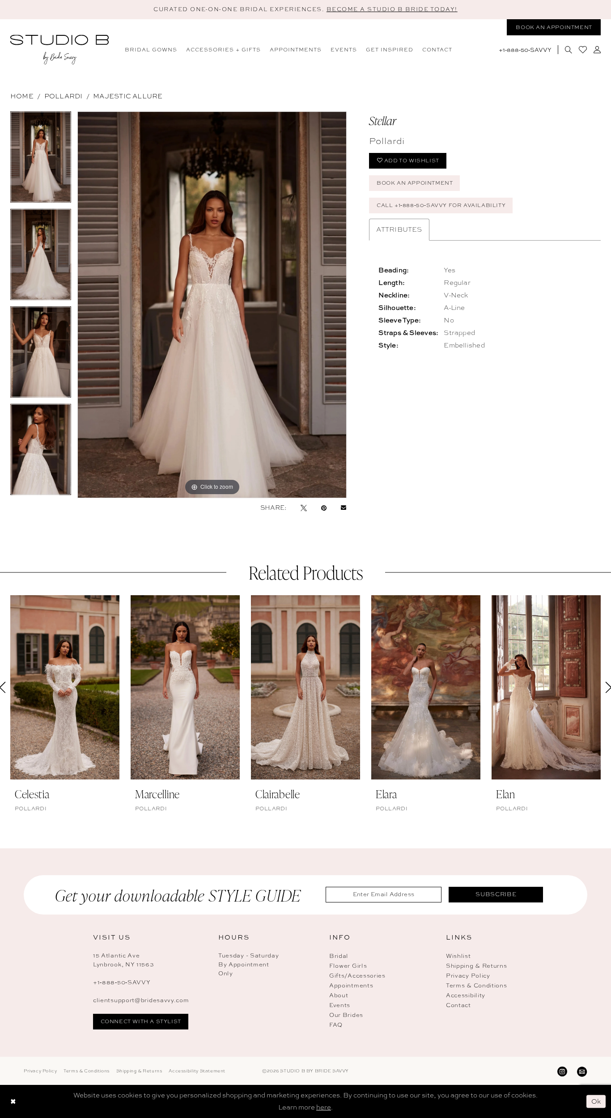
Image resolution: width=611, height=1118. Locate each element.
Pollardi (63, 96)
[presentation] (64, 687)
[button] (597, 49)
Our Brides (346, 1015)
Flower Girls (348, 966)
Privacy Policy (468, 975)
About (338, 995)
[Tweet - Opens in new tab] (303, 508)
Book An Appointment (415, 182)
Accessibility (465, 995)
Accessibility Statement (197, 1071)
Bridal (338, 956)
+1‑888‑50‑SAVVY (122, 982)
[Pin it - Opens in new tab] (324, 508)
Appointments (351, 985)
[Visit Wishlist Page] (582, 50)
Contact (458, 1005)
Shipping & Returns (476, 966)
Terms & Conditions (476, 985)
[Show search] (568, 49)
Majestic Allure (127, 96)
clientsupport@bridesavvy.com (141, 1000)
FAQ (336, 1025)
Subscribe (495, 894)
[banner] (59, 50)
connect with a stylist (141, 1021)
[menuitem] (151, 49)
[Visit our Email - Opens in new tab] (582, 1071)
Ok (596, 1101)
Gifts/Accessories (357, 975)
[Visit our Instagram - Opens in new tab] (562, 1071)
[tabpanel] (40, 160)
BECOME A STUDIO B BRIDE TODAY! (392, 9)
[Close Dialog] (13, 1101)
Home (22, 96)
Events (339, 1005)
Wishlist (458, 956)
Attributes (399, 229)
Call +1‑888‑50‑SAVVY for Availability (441, 205)
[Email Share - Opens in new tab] (343, 507)
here (323, 1107)
